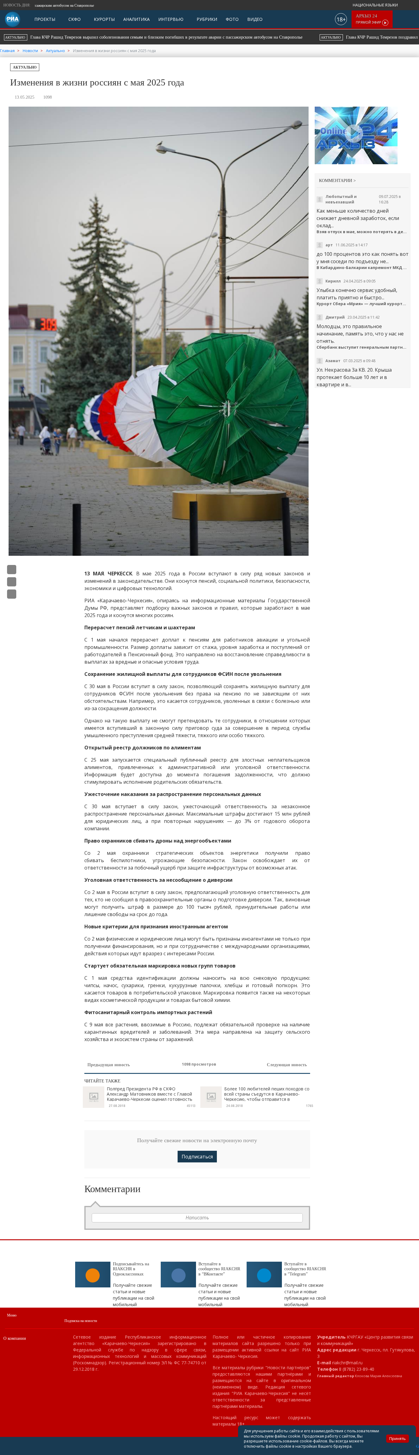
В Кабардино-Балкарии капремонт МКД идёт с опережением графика (363, 267)
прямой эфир (369, 19)
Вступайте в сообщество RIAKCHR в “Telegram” (305, 1269)
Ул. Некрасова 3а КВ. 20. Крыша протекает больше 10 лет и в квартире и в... (354, 377)
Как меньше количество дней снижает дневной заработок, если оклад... (358, 218)
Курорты (104, 19)
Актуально (25, 67)
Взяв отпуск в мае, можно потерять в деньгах (363, 231)
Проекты (44, 19)
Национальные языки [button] (376, 5)
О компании (14, 1338)
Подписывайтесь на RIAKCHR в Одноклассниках (131, 1269)
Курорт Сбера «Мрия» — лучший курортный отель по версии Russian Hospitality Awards (363, 303)
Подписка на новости (80, 1321)
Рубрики (206, 19)
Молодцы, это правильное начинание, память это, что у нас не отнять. (360, 333)
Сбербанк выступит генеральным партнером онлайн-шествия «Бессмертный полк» (363, 347)
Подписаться (197, 1156)
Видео (255, 19)
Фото (232, 19)
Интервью (170, 19)
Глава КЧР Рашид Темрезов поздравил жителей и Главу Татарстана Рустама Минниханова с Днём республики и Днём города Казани (201, 37)
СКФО (74, 19)
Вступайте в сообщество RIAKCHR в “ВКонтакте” (219, 1269)
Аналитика (136, 19)
